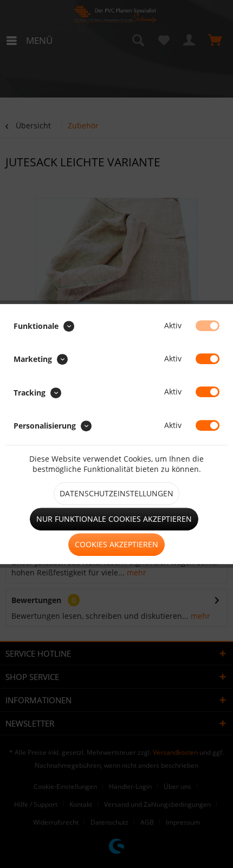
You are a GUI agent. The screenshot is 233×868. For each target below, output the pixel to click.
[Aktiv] (207, 325)
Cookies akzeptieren (116, 544)
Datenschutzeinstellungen (116, 493)
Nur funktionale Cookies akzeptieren (114, 519)
